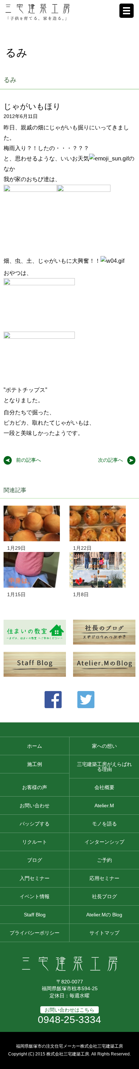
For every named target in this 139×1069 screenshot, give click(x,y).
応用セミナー (104, 878)
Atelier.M (104, 805)
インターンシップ (104, 842)
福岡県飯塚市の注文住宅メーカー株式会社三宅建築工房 (69, 1046)
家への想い (104, 746)
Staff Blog (35, 914)
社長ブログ (104, 896)
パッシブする (35, 824)
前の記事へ (28, 460)
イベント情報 (35, 896)
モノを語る (104, 824)
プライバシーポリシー (35, 933)
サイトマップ (104, 933)
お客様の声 (34, 787)
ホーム (34, 746)
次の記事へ (110, 460)
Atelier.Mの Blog (104, 914)
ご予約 (104, 860)
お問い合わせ (35, 805)
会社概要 (104, 787)
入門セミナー (35, 878)
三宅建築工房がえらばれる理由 (104, 766)
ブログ (34, 860)
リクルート (34, 842)
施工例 (34, 764)
